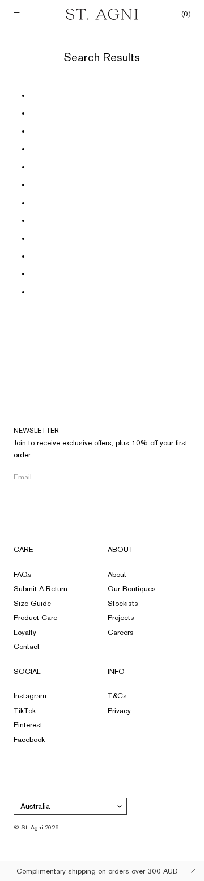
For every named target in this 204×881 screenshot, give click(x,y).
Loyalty (25, 632)
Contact (27, 646)
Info (116, 671)
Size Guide (32, 603)
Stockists (123, 603)
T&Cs (117, 696)
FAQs (23, 574)
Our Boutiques (132, 588)
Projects (121, 617)
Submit (186, 477)
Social (27, 671)
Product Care (35, 617)
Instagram (30, 696)
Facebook (29, 739)
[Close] (193, 871)
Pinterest (28, 724)
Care (23, 549)
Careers (121, 632)
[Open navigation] (18, 14)
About (121, 549)
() (185, 14)
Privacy (119, 710)
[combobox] (70, 806)
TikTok (25, 710)
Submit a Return (40, 588)
